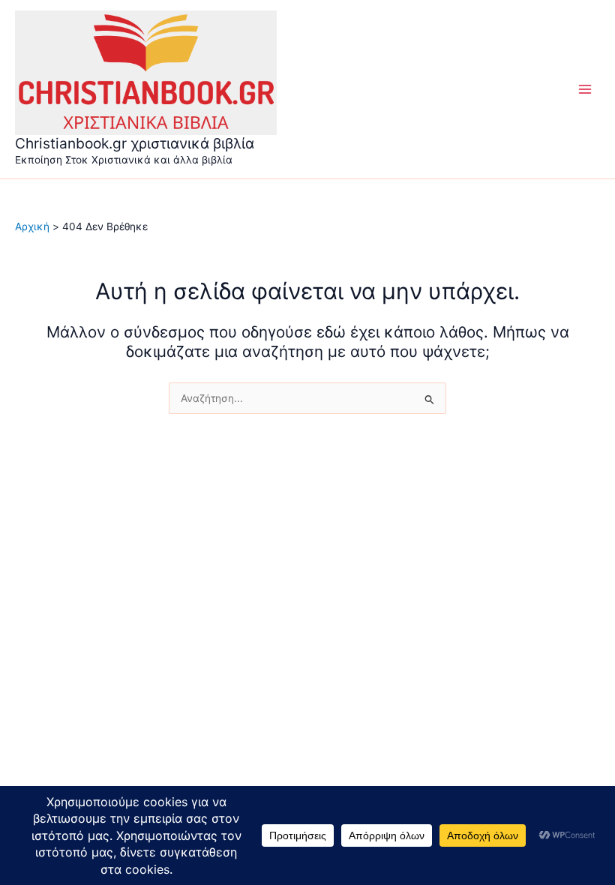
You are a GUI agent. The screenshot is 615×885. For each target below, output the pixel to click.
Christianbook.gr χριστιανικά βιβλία (134, 143)
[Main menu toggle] (585, 89)
